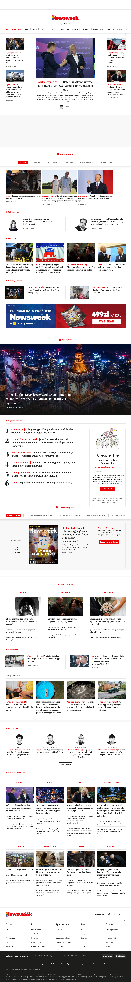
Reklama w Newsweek (98, 964)
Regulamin (43, 964)
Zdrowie (85, 924)
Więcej (120, 29)
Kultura (52, 29)
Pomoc (110, 964)
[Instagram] (124, 915)
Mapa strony (84, 964)
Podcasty (76, 29)
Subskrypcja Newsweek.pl (14, 964)
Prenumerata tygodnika (103, 29)
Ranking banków (112, 930)
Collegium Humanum (63, 942)
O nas (124, 964)
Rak (82, 930)
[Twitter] (119, 915)
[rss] (109, 915)
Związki (83, 946)
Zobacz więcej (65, 764)
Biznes (109, 924)
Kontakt (116, 964)
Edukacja (59, 934)
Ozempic (84, 942)
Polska (26, 29)
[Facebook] (114, 915)
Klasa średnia (60, 946)
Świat (34, 29)
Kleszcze (84, 938)
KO (7, 930)
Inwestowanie (111, 942)
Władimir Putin (36, 942)
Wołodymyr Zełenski (38, 946)
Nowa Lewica (10, 946)
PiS (7, 934)
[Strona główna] (65, 17)
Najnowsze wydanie (12, 29)
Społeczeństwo (63, 924)
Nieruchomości (111, 938)
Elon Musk (34, 934)
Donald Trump (36, 930)
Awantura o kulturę (63, 938)
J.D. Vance (34, 938)
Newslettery (99, 914)
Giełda (108, 946)
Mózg (83, 934)
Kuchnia (86, 29)
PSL (7, 942)
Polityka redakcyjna (71, 964)
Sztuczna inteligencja (113, 934)
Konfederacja (10, 938)
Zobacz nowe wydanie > (109, 542)
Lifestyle (59, 930)
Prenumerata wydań (31, 964)
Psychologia (63, 29)
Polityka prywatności (56, 964)
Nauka (43, 29)
